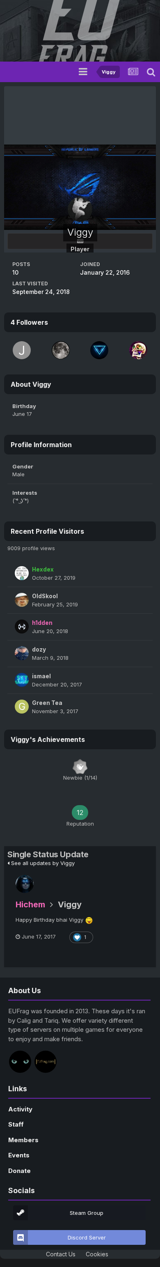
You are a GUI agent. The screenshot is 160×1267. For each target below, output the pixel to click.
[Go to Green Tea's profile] (22, 707)
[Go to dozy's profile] (22, 653)
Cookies (97, 1254)
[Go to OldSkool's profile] (22, 600)
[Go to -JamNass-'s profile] (22, 350)
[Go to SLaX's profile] (99, 350)
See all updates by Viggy (42, 863)
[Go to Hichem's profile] (25, 884)
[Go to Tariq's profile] (45, 1062)
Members (23, 1140)
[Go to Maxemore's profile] (138, 350)
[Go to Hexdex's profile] (22, 573)
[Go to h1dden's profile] (22, 627)
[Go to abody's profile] (61, 350)
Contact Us (60, 1254)
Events (19, 1155)
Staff (16, 1124)
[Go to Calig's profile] (20, 1062)
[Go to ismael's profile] (22, 680)
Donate (19, 1171)
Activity (20, 1109)
